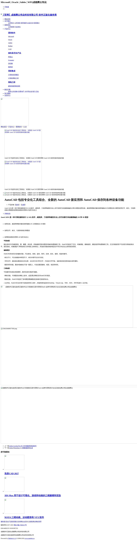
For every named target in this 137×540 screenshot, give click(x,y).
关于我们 (7, 21)
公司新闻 (11, 27)
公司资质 (18, 23)
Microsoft (11, 36)
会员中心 (7, 95)
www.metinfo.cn (29, 538)
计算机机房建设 (13, 75)
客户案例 (7, 93)
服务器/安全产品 (14, 53)
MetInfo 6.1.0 (12, 538)
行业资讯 (18, 27)
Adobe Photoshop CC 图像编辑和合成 (21, 448)
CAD (9, 49)
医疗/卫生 (35, 91)
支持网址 (20, 521)
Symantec (11, 60)
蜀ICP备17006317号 (20, 525)
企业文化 (30, 23)
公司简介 (11, 23)
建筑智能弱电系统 (14, 86)
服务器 (10, 67)
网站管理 (38, 521)
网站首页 (7, 19)
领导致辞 (24, 23)
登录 (17, 205)
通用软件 (11, 33)
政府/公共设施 (13, 91)
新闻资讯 (7, 25)
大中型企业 (28, 91)
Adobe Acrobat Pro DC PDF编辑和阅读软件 (23, 446)
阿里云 (10, 57)
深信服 (10, 63)
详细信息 (7, 213)
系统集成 (11, 71)
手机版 (6, 7)
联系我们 (37, 23)
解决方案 (7, 89)
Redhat (10, 46)
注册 (23, 205)
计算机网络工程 (13, 78)
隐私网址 (32, 521)
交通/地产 (21, 91)
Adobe (10, 43)
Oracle (10, 39)
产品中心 (7, 29)
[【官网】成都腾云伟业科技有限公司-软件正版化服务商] (29, 15)
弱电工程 (11, 82)
